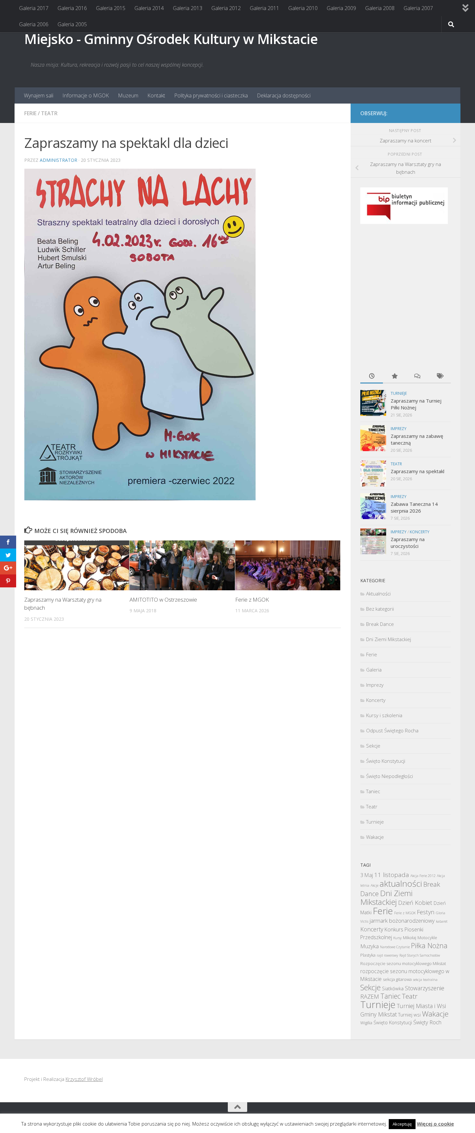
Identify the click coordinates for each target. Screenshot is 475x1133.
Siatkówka (393, 988)
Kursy (397, 938)
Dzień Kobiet (415, 902)
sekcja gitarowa (397, 979)
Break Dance (380, 624)
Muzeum (128, 95)
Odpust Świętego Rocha (392, 730)
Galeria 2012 (226, 8)
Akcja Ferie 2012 (423, 875)
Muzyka (369, 946)
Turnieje (399, 393)
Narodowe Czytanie (395, 947)
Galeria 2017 (33, 8)
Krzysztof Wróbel (84, 1079)
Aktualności (378, 593)
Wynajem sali (38, 95)
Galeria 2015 (110, 8)
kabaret (442, 921)
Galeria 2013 (187, 8)
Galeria (374, 669)
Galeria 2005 (72, 24)
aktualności (401, 883)
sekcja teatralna (425, 979)
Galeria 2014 (149, 8)
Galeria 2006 (33, 24)
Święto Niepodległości (389, 776)
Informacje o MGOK (85, 95)
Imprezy (398, 428)
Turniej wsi (409, 1014)
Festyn (426, 912)
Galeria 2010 (303, 8)
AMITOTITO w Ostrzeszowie (163, 599)
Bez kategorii (380, 608)
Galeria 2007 (418, 8)
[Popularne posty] (394, 376)
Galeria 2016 (72, 8)
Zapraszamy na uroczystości (408, 542)
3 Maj (366, 875)
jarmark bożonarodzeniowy (402, 920)
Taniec (373, 791)
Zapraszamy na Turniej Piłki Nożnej (416, 404)
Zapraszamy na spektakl (417, 471)
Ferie (30, 113)
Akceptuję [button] (402, 1124)
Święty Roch (427, 1022)
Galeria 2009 (341, 8)
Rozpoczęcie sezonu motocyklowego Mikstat (403, 963)
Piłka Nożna (429, 945)
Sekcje (373, 745)
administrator (58, 160)
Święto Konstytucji (385, 761)
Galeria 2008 (380, 8)
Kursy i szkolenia (384, 715)
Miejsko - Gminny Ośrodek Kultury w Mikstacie (171, 38)
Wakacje (375, 837)
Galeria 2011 (264, 8)
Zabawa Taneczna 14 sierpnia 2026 (414, 507)
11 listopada (391, 875)
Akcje (374, 885)
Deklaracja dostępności (284, 95)
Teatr (49, 113)
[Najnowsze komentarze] (417, 376)
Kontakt (156, 95)
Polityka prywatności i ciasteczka (211, 95)
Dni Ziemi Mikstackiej (388, 639)
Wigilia (366, 1023)
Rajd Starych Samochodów (419, 955)
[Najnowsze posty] (371, 376)
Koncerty (419, 532)
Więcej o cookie (435, 1123)
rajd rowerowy (387, 955)
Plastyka (367, 955)
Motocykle (427, 937)
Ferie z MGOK (252, 599)
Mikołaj (409, 937)
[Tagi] (439, 376)
